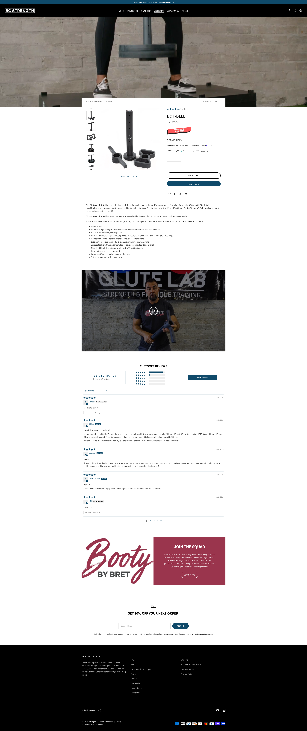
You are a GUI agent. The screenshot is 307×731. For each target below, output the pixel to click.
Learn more (205, 151)
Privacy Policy (187, 674)
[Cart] (300, 10)
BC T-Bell (109, 101)
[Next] (91, 169)
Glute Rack (146, 10)
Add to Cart (194, 175)
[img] (89, 397)
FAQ (132, 659)
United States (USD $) (91, 710)
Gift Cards (135, 678)
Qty (168, 159)
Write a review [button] (202, 377)
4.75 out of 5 (111, 376)
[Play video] (153, 311)
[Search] (295, 10)
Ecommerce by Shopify (112, 721)
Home (88, 101)
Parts (133, 674)
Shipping (184, 659)
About (185, 10)
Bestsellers (159, 10)
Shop (121, 10)
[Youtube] (217, 710)
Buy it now (194, 184)
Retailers (135, 664)
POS (99, 721)
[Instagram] (224, 710)
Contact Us (135, 692)
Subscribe (180, 626)
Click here (187, 221)
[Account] (289, 10)
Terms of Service (187, 669)
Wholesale (135, 683)
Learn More (189, 575)
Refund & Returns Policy (191, 664)
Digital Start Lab (98, 724)
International (136, 688)
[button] (173, 109)
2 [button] (150, 520)
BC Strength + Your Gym (141, 669)
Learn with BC (173, 10)
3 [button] (154, 520)
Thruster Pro (132, 10)
